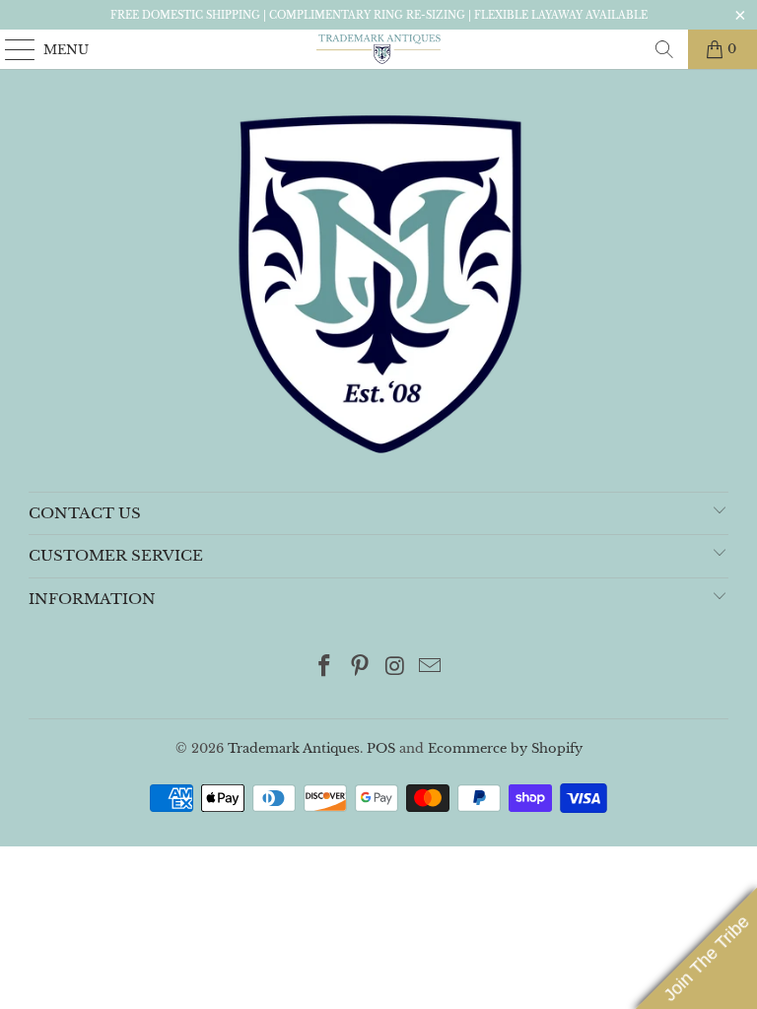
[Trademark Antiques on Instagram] (395, 667)
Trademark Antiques (294, 748)
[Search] (664, 49)
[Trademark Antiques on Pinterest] (360, 667)
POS (381, 748)
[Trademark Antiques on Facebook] (325, 667)
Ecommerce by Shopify (505, 748)
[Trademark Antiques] (378, 49)
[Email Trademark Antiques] (431, 667)
